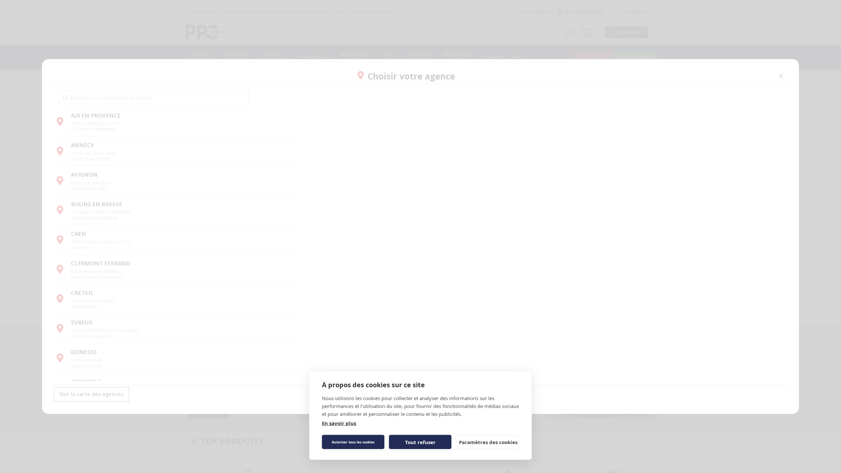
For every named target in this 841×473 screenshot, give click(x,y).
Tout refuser (420, 442)
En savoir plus (339, 423)
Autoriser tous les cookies (353, 442)
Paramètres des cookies (488, 442)
